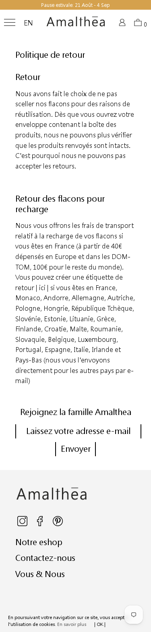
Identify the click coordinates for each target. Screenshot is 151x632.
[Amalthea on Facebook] (40, 524)
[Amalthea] (76, 24)
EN (28, 23)
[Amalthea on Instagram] (23, 524)
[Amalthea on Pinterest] (58, 524)
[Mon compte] (123, 25)
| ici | (42, 287)
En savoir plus (71, 624)
